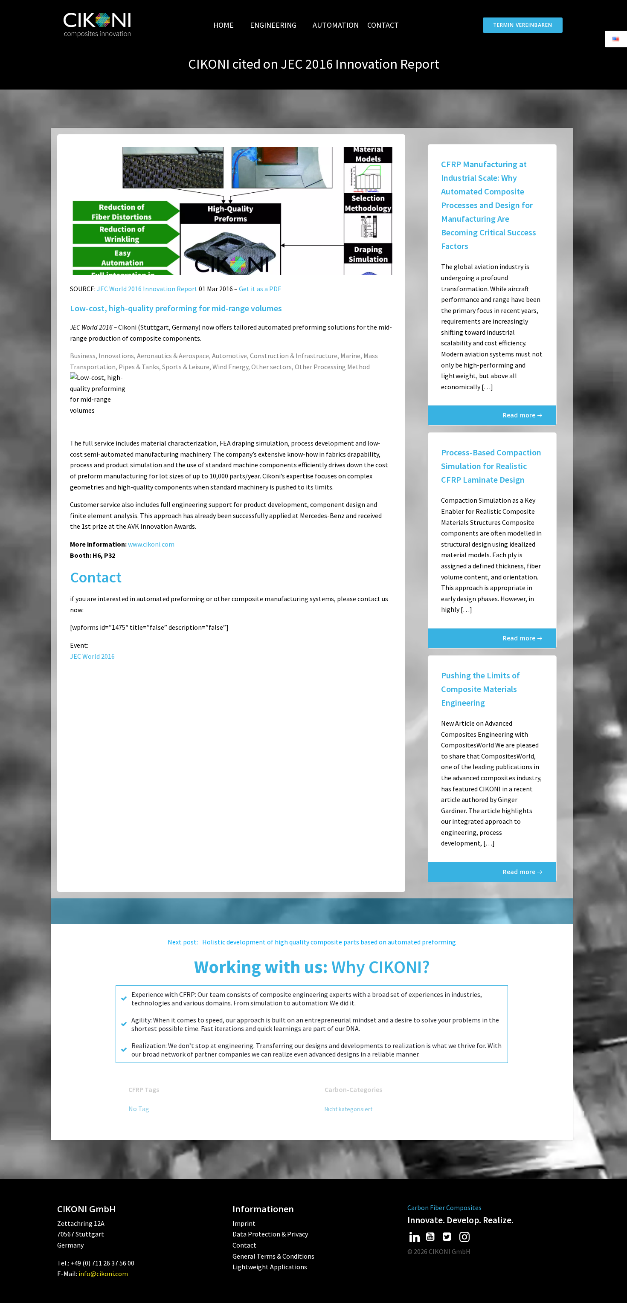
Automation (336, 25)
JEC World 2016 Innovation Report (147, 288)
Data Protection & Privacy (270, 1234)
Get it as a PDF (260, 288)
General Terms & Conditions (273, 1256)
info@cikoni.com (103, 1273)
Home (223, 25)
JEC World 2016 (92, 656)
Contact (383, 25)
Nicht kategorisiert (348, 1109)
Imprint (243, 1223)
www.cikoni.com (151, 544)
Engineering (273, 25)
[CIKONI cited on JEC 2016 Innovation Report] (231, 210)
